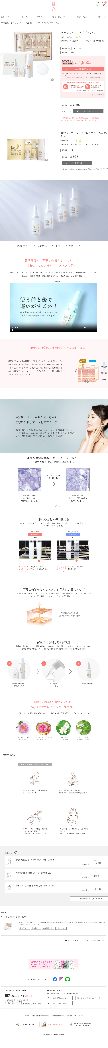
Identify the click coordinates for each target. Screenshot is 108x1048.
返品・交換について (59, 1003)
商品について (23, 246)
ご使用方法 (42, 246)
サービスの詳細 (97, 95)
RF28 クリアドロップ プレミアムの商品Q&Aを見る (84, 940)
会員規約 (69, 1016)
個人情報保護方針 (58, 1016)
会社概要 (27, 1016)
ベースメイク (24, 17)
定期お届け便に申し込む (83, 69)
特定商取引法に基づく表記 (41, 1016)
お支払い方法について (88, 998)
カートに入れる (88, 111)
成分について (74, 246)
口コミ (58, 246)
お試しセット (102, 17)
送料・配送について (59, 998)
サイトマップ (78, 1016)
